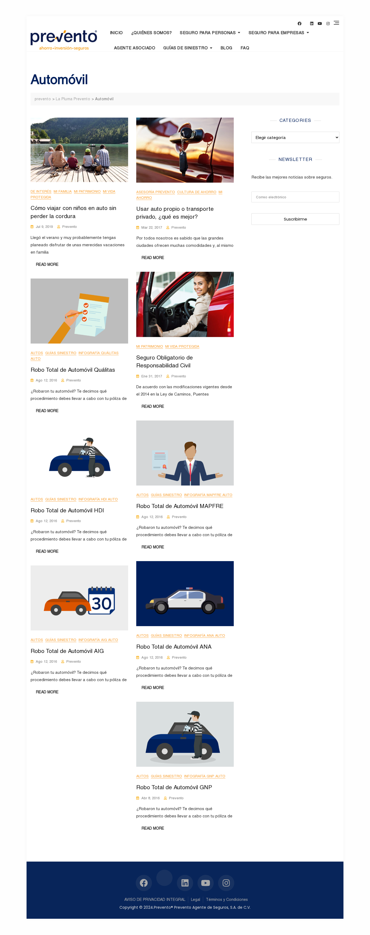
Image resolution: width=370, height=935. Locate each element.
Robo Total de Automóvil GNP (174, 787)
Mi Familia (63, 191)
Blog (226, 48)
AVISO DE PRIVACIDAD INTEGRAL (154, 899)
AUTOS (37, 353)
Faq (245, 48)
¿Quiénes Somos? (151, 32)
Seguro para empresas (276, 32)
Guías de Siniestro (185, 48)
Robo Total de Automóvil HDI (67, 510)
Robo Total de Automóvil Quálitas (73, 369)
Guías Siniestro (60, 353)
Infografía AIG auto (98, 640)
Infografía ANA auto (204, 635)
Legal (195, 899)
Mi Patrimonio (87, 191)
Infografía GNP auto (204, 776)
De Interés (41, 191)
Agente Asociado (134, 48)
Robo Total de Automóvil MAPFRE (179, 506)
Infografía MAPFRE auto (208, 495)
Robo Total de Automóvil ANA (174, 646)
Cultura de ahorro (196, 192)
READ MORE (47, 264)
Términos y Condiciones (227, 899)
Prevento (69, 227)
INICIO (116, 32)
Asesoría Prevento (155, 192)
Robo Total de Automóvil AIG (67, 651)
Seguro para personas (208, 32)
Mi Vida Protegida (182, 346)
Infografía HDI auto (98, 499)
